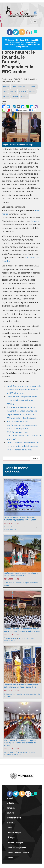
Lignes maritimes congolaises (26, 527)
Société (15, 96)
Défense (35, 220)
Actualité (22, 91)
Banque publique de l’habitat (26, 752)
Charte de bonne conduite (18, 852)
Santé (6, 582)
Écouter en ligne (14, 832)
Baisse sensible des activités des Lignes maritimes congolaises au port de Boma (20, 518)
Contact (11, 857)
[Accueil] (21, 11)
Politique (32, 91)
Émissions (11, 808)
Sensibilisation (20, 694)
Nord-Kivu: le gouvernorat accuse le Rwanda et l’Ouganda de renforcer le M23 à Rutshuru (24, 390)
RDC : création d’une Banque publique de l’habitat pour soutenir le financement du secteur (20, 742)
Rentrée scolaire (23, 638)
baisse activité (8, 529)
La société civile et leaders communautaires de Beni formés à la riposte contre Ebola (21, 685)
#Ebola (10, 823)
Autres (10, 827)
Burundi (6, 86)
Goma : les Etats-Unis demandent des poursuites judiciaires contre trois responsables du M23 (22, 446)
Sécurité (6, 96)
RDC (15, 529)
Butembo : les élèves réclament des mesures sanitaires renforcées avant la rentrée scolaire (22, 630)
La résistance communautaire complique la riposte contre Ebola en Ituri (21, 574)
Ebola (36, 582)
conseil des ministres (11, 755)
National (24, 96)
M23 (5, 91)
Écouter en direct (14, 818)
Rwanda (13, 91)
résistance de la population (25, 582)
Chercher (35, 458)
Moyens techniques (16, 842)
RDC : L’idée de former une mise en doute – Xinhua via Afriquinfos (22, 425)
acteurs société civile (33, 694)
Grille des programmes (17, 847)
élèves (13, 641)
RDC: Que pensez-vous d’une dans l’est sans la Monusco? (24, 435)
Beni (9, 696)
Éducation (7, 638)
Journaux (11, 813)
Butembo (7, 641)
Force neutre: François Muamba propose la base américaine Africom (22, 400)
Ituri (8, 585)
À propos (11, 837)
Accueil (10, 798)
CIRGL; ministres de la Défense (24, 86)
